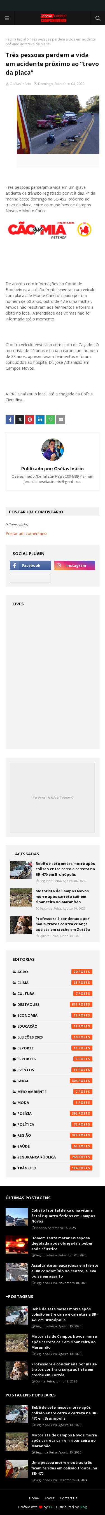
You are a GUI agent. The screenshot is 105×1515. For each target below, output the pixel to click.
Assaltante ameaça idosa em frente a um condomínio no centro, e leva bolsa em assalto (64, 1271)
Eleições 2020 (47, 1037)
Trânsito (47, 1168)
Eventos (47, 1069)
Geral (47, 1080)
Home (34, 1498)
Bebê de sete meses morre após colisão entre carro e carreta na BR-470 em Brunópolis (65, 869)
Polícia (47, 1113)
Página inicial (16, 39)
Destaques (47, 1004)
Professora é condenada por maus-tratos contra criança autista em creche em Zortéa (63, 924)
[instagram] (74, 565)
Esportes (47, 1058)
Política (47, 1124)
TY (50, 1507)
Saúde (47, 1146)
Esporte (47, 1048)
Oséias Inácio (20, 83)
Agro (47, 971)
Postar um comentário (26, 533)
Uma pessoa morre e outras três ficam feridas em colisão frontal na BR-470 (64, 1468)
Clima (47, 982)
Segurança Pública (47, 1157)
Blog (83, 1507)
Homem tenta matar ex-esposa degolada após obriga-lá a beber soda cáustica (62, 1243)
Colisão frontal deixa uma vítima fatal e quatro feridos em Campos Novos (63, 1216)
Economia (47, 1015)
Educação (47, 1026)
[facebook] (30, 565)
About (49, 1498)
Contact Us (68, 1498)
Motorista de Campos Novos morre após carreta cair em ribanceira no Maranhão (62, 896)
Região (47, 1135)
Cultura (47, 993)
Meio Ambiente (47, 1091)
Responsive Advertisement (52, 797)
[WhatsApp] (30, 577)
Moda (47, 1102)
